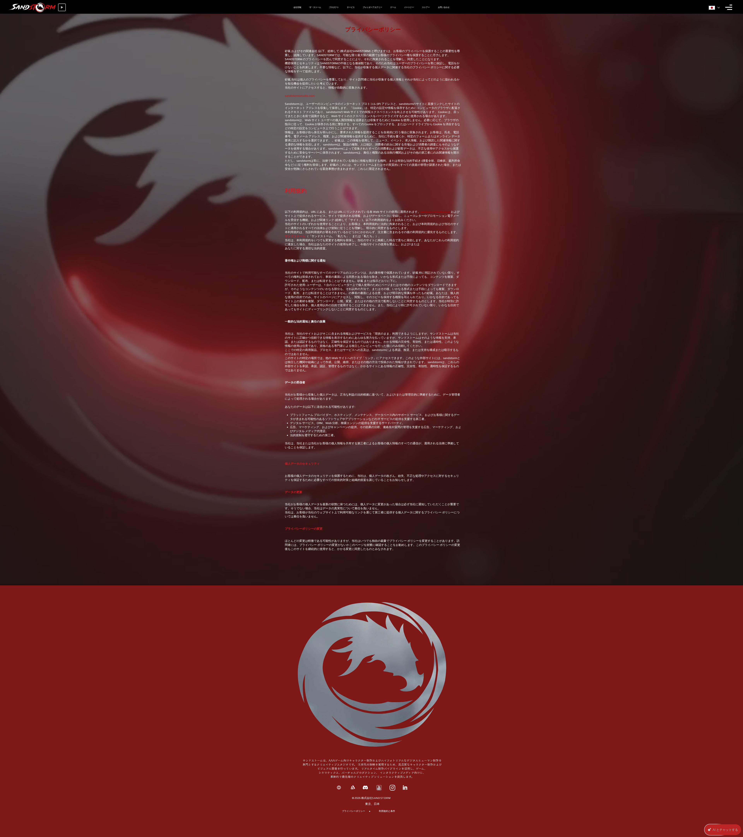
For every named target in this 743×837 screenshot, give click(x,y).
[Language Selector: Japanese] (713, 7)
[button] (728, 7)
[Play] (62, 7)
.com (311, 95)
